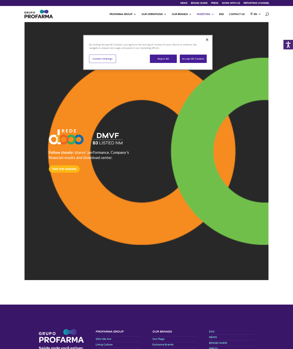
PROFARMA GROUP (121, 14)
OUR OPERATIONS (152, 14)
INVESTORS (203, 14)
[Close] (207, 39)
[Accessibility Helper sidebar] (288, 44)
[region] (148, 52)
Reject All (163, 58)
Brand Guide (199, 3)
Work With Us (231, 3)
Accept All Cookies (193, 58)
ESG (221, 14)
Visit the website (64, 169)
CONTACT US (237, 14)
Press (214, 3)
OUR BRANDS (180, 14)
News (183, 3)
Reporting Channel (256, 3)
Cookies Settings (102, 58)
